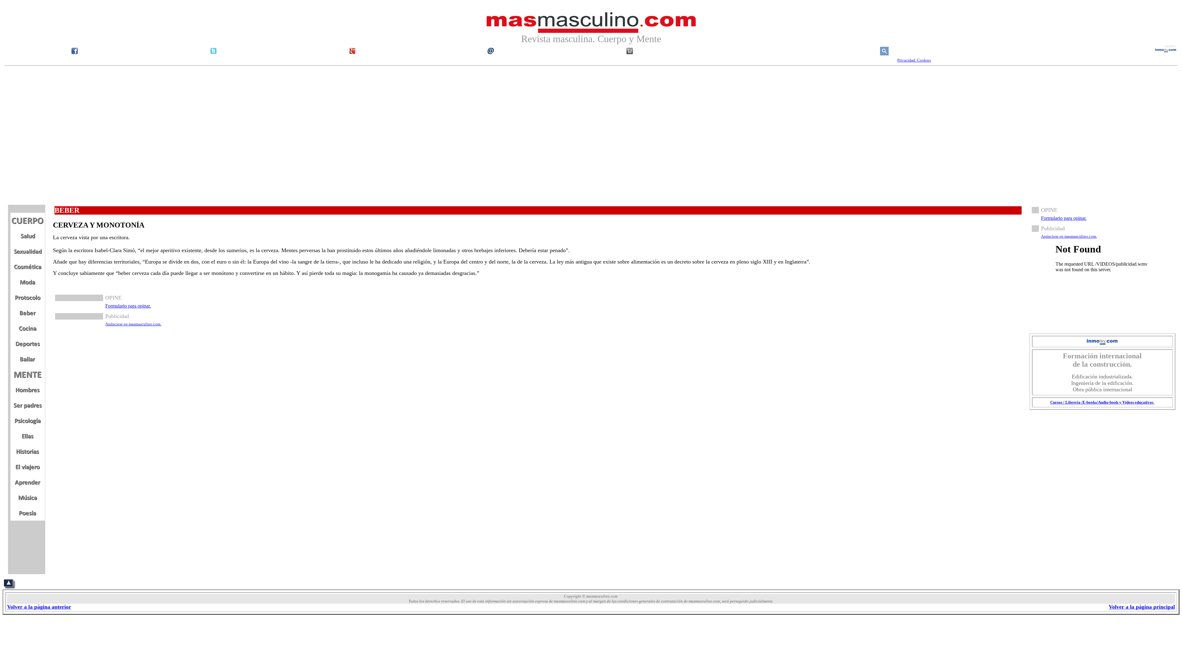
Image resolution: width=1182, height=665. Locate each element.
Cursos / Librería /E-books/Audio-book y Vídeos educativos (1102, 402)
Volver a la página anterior (39, 607)
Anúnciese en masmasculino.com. (133, 324)
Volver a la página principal (1142, 607)
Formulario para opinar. (128, 305)
